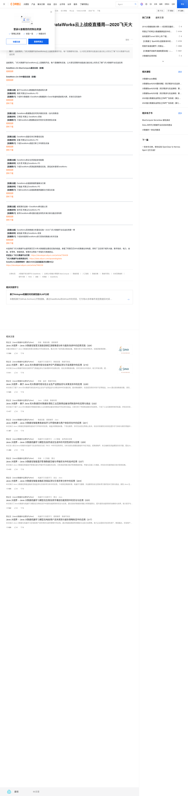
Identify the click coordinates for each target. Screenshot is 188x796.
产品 (33, 4)
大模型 (26, 4)
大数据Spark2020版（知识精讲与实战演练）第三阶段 (162, 88)
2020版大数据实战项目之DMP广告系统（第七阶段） (162, 103)
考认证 (71, 11)
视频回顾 (9, 71)
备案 (160, 4)
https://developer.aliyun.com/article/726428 (49, 255)
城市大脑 (22, 277)
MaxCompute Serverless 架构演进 (156, 120)
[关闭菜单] (4, 4)
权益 (49, 4)
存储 (39, 342)
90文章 (36, 791)
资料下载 (9, 103)
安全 (55, 477)
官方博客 (64, 11)
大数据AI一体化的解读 (151, 129)
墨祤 (16, 791)
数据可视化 (106, 274)
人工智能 (85, 274)
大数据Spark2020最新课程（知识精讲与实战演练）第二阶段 (162, 83)
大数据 (44, 277)
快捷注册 (16, 41)
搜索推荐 (54, 342)
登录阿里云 (38, 41)
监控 (44, 381)
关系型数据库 (117, 274)
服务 (75, 4)
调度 (36, 277)
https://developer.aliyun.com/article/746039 (24, 265)
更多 (180, 71)
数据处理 (53, 400)
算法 (53, 458)
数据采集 (95, 274)
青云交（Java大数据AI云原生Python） (20, 342)
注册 (173, 4)
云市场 (62, 4)
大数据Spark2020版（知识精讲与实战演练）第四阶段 (162, 93)
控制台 (167, 4)
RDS (30, 277)
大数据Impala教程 (149, 78)
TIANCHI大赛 (81, 11)
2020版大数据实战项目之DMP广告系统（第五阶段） (162, 98)
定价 (55, 4)
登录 (182, 4)
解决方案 (41, 4)
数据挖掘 (76, 274)
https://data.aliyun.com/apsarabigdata (45, 258)
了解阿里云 (84, 4)
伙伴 (69, 4)
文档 (155, 4)
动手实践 (55, 11)
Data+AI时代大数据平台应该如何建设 (157, 125)
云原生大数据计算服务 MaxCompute (56, 274)
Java (39, 400)
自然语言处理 (67, 439)
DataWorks (54, 277)
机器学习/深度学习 (45, 361)
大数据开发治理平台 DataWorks (30, 274)
